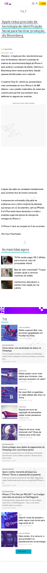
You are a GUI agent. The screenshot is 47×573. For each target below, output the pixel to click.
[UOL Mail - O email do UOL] (33, 3)
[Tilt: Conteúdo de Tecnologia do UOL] (6, 3)
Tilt (23, 11)
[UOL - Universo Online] (10, 4)
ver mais (22, 551)
